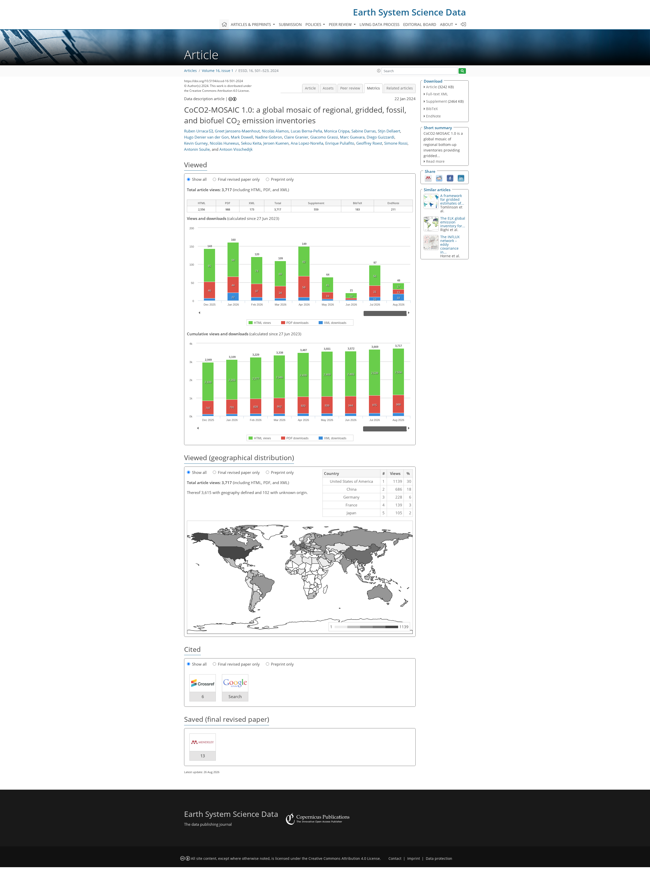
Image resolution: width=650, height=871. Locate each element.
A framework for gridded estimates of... (452, 199)
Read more (435, 161)
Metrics (373, 88)
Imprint (413, 858)
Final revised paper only (239, 179)
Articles (190, 70)
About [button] (447, 24)
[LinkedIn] (461, 178)
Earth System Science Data (409, 12)
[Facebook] (450, 178)
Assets (328, 88)
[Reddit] (439, 178)
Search (235, 696)
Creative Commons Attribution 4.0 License (344, 858)
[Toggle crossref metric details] (203, 682)
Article (310, 88)
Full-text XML (437, 94)
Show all (199, 179)
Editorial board (419, 24)
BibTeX (432, 108)
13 (202, 756)
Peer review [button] (341, 24)
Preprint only (282, 179)
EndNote (433, 116)
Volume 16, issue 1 (217, 70)
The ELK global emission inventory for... (452, 222)
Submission (290, 24)
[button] (379, 70)
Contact (394, 858)
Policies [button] (313, 24)
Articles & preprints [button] (251, 24)
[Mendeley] (428, 178)
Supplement (436, 101)
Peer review (350, 88)
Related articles (399, 88)
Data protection (439, 858)
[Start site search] (462, 71)
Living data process (379, 24)
